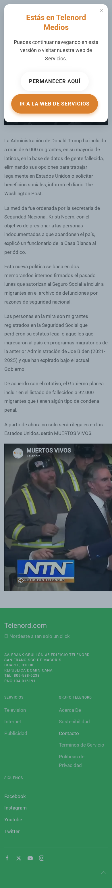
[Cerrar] (101, 10)
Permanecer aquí (54, 81)
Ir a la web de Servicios (55, 104)
